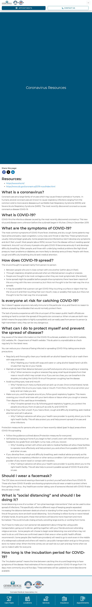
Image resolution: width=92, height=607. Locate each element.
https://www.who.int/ (15, 183)
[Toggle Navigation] (88, 3)
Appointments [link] (25, 8)
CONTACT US (69, 8)
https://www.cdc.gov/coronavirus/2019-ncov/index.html (30, 186)
